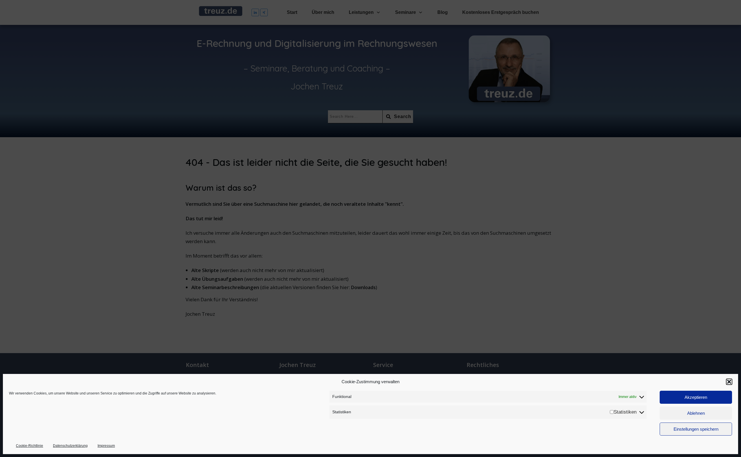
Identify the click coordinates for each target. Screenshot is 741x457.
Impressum (106, 446)
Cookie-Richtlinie (29, 446)
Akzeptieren (696, 397)
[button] (729, 382)
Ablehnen (696, 413)
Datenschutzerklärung (70, 446)
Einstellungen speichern (696, 429)
